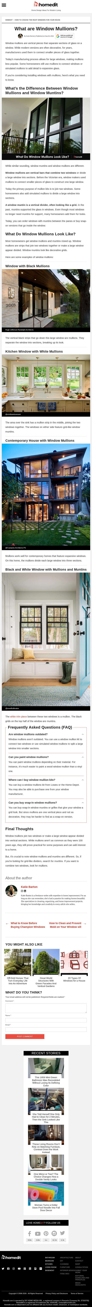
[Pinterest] (25, 1268)
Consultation (81, 1267)
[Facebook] (8, 1268)
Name (8, 1015)
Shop (77, 1264)
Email (8, 1025)
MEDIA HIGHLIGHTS (80, 1284)
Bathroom (50, 1258)
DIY (61, 1261)
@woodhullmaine (12, 708)
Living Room (50, 1267)
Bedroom (49, 1261)
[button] (46, 129)
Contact (79, 1261)
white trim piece (18, 716)
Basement (49, 1270)
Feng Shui (64, 1274)
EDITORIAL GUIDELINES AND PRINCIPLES (82, 1278)
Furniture (65, 1267)
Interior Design (67, 1270)
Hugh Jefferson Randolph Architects (19, 330)
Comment (9, 1001)
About (78, 1258)
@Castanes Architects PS (15, 548)
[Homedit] (46, 4)
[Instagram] (22, 891)
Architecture (66, 1258)
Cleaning (64, 1264)
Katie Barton (30, 36)
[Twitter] (3, 1268)
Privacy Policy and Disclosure (57, 1293)
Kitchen (48, 1264)
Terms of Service (77, 1293)
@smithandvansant (13, 414)
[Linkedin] (25, 891)
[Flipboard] (35, 1268)
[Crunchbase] (41, 1268)
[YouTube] (19, 1268)
